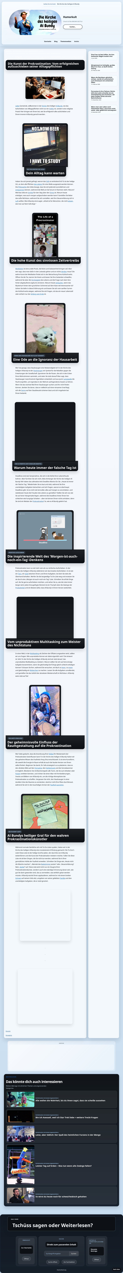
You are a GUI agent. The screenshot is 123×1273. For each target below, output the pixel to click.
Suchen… (73, 27)
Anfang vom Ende (37, 294)
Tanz (19, 574)
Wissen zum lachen (37, 59)
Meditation (19, 269)
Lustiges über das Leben (22, 59)
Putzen (17, 774)
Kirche (44, 106)
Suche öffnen (52, 1262)
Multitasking (34, 653)
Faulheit (53, 785)
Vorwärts (9, 1035)
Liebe (17, 106)
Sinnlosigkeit (35, 280)
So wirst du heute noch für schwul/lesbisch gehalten (61, 1196)
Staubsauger (38, 371)
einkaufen (59, 283)
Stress (52, 193)
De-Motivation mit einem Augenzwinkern (25, 51)
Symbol (30, 193)
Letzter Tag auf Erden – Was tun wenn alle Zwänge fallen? (64, 1166)
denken (64, 272)
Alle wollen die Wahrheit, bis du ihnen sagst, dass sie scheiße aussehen (70, 1100)
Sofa (47, 181)
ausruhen (60, 785)
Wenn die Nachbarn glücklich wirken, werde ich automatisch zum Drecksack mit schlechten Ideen (102, 80)
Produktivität (20, 588)
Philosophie (22, 187)
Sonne (23, 390)
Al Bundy (59, 106)
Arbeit (41, 51)
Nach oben (116, 1269)
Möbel (51, 754)
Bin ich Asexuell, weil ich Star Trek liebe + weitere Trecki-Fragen (67, 1117)
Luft (16, 201)
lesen (64, 667)
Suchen (73, 1254)
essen (70, 667)
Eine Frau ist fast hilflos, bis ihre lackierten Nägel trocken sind (102, 55)
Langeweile (67, 379)
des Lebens (38, 184)
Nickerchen (34, 670)
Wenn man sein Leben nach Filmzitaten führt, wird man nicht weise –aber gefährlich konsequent (103, 108)
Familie (62, 878)
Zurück (8, 1031)
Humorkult (70, 17)
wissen (70, 201)
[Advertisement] (61, 1057)
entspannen (19, 190)
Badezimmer (45, 864)
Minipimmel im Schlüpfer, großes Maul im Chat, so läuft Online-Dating (103, 66)
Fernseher (38, 768)
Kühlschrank (50, 768)
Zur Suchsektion (69, 1262)
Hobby (51, 109)
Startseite (9, 51)
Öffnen (26, 1259)
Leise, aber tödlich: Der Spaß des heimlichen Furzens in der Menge (68, 1135)
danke (22, 867)
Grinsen (18, 878)
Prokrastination (38, 501)
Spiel (26, 574)
